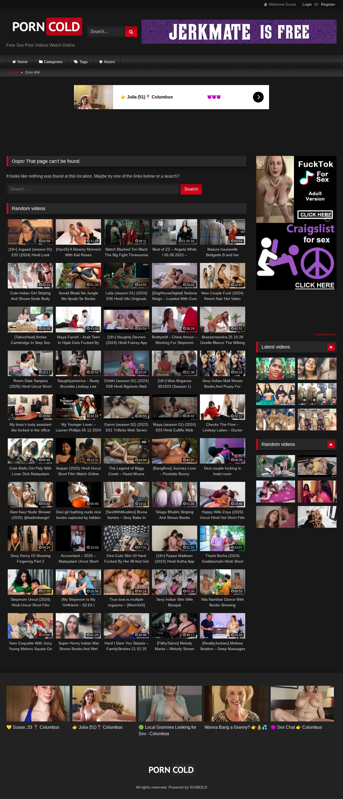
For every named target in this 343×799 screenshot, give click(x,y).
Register (328, 4)
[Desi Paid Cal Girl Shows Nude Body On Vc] (317, 394)
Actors (109, 62)
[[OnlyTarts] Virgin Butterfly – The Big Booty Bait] (275, 466)
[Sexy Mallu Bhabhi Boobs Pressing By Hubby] (317, 369)
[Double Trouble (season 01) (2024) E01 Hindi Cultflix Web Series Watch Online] (317, 466)
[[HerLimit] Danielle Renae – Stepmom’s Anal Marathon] (317, 517)
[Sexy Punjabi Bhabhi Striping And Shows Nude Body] (317, 420)
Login (307, 4)
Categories (53, 62)
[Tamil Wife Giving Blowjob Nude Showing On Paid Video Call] (275, 369)
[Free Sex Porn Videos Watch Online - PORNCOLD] (46, 27)
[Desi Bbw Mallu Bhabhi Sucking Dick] (275, 420)
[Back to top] (326, 783)
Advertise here (326, 334)
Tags (84, 62)
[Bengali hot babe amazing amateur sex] (317, 492)
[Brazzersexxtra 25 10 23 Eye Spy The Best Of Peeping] (275, 517)
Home (22, 62)
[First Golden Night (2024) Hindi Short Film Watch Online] (275, 492)
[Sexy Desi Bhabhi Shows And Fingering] (275, 394)
